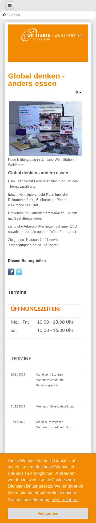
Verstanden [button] (48, 513)
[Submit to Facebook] (11, 272)
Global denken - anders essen (36, 80)
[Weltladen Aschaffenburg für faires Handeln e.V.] (51, 43)
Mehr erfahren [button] (65, 499)
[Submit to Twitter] (19, 272)
